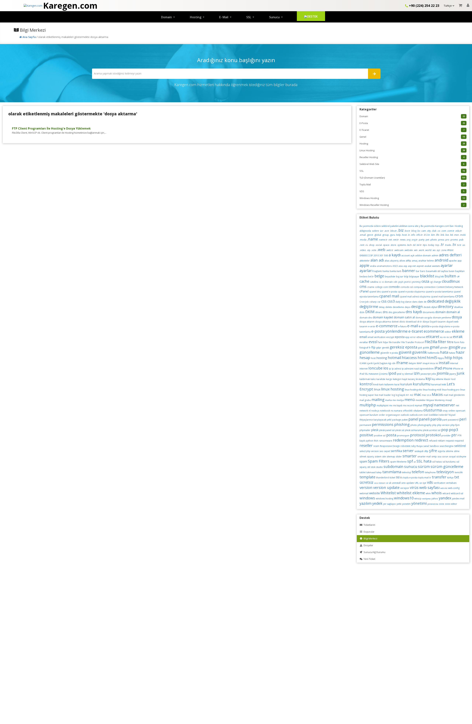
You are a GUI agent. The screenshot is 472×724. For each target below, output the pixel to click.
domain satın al (404, 317)
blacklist (427, 275)
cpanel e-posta (389, 291)
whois (436, 492)
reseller (366, 445)
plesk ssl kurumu (413, 430)
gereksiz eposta (403, 347)
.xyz (438, 250)
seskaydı (419, 451)
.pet (427, 239)
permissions (382, 424)
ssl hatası (437, 461)
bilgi (406, 276)
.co (438, 230)
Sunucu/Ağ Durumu (373, 552)
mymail (418, 405)
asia (400, 266)
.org (408, 239)
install (444, 362)
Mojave (430, 400)
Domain (412, 116)
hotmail (394, 357)
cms (363, 286)
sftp (426, 451)
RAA (376, 440)
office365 (408, 410)
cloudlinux (451, 281)
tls (401, 477)
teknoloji (406, 472)
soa (439, 456)
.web (381, 249)
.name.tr (383, 239)
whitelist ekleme (411, 492)
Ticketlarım (368, 524)
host (373, 358)
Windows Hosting (412, 198)
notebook (385, 410)
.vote (373, 250)
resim (376, 446)
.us (463, 245)
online (451, 410)
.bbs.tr (393, 230)
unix (403, 482)
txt (456, 476)
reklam (441, 440)
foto (462, 342)
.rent (362, 245)
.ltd (451, 234)
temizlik (459, 472)
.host (404, 234)
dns (385, 312)
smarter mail (424, 456)
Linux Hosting (412, 150)
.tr (442, 244)
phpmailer (365, 430)
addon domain (423, 255)
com (385, 287)
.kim (433, 234)
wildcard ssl (457, 493)
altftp (408, 260)
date (420, 301)
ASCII (395, 266)
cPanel (364, 291)
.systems (401, 245)
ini (437, 363)
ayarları (366, 270)
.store (393, 245)
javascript (426, 373)
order (382, 414)
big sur (399, 276)
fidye (385, 342)
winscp (417, 498)
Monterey (440, 400)
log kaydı (400, 395)
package (396, 419)
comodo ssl (406, 287)
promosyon (403, 435)
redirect (421, 440)
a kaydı (395, 254)
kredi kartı (378, 384)
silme (456, 451)
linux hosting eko (413, 389)
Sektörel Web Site (412, 164)
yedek (377, 503)
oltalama (418, 410)
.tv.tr (459, 245)
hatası (452, 352)
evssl (373, 341)
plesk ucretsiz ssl (431, 430)
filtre (450, 342)
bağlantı (377, 271)
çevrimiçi (416, 281)
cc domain (387, 281)
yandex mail (458, 498)
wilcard (446, 493)
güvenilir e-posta (389, 352)
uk (390, 482)
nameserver (444, 404)
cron (459, 296)
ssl (415, 461)
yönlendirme (432, 504)
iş (403, 373)
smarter (409, 455)
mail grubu (365, 400)
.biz (401, 230)
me (394, 400)
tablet (363, 472)
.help (398, 234)
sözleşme (461, 456)
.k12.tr (427, 234)
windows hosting (384, 498)
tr (430, 477)
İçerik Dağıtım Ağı (382, 363)
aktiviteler (365, 260)
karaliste (380, 379)
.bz (418, 230)
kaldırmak (365, 379)
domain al (453, 312)
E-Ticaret (412, 130)
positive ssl (380, 435)
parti (444, 419)
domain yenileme (442, 317)
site (384, 456)
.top (437, 245)
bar (417, 271)
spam (363, 461)
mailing (378, 399)
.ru (366, 245)
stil (368, 467)
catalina (374, 281)
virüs (414, 487)
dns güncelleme (396, 312)
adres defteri (450, 254)
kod (453, 379)
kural (397, 384)
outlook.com (416, 414)
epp (407, 337)
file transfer (395, 342)
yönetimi (419, 503)
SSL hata (424, 461)
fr (370, 347)
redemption (403, 440)
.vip (368, 250)
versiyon (404, 488)
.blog (413, 230)
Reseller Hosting (412, 157)
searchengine (447, 446)
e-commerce (387, 325)
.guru (392, 234)
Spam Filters (378, 461)
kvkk (444, 384)
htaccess (409, 357)
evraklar (364, 342)
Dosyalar (367, 545)
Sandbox (434, 446)
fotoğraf (364, 347)
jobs (433, 373)
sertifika (396, 451)
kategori (397, 379)
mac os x (426, 395)
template (367, 476)
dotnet (395, 321)
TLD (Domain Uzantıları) (412, 177)
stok (373, 467)
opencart (460, 410)
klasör (447, 379)
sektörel (460, 446)
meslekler (421, 400)
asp (405, 266)
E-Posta (412, 123)
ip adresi (396, 368)
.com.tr (450, 230)
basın (451, 271)
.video (363, 250)
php (434, 425)
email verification (377, 337)
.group (385, 234)
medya (400, 400)
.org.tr (414, 239)
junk (460, 373)
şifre (433, 450)
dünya (426, 321)
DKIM (369, 311)
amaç (415, 260)
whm (428, 493)
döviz (402, 321)
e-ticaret (415, 331)
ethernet (421, 337)
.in (408, 234)
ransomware (385, 440)
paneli (424, 419)
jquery (452, 373)
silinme (449, 451)
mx (390, 405)
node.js (375, 410)
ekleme (458, 331)
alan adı (377, 260)
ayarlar (447, 265)
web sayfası (429, 487)
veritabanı (451, 482)
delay (382, 307)
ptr (454, 434)
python (369, 440)
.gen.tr (370, 234)
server (408, 450)
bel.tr (371, 276)
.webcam (398, 250)
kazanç (411, 379)
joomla (443, 373)
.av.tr (386, 230)
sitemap (391, 456)
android (441, 260)
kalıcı (373, 379)
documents (429, 312)
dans (414, 301)
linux (377, 389)
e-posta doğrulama (440, 326)
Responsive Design (390, 446)
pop (444, 429)
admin (435, 255)
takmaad (371, 472)
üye (424, 482)
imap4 (426, 363)
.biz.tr (407, 230)
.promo (454, 239)
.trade (448, 245)
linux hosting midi (432, 389)
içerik (370, 363)
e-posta (424, 326)
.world (428, 250)
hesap (365, 357)
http (448, 357)
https (458, 357)
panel (413, 419)
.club (433, 230)
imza (432, 363)
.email (363, 234)
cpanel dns (375, 291)
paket (405, 419)
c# (458, 276)
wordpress (426, 498)
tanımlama (391, 471)
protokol (433, 434)
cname (370, 287)
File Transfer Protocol (412, 342)
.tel (414, 245)
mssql (448, 400)
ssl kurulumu (449, 461)
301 (381, 255)
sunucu (410, 466)
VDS (412, 191)
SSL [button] (249, 17)
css (384, 301)
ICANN (363, 363)
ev (444, 337)
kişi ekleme (437, 379)
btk (442, 276)
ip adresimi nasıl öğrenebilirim (418, 368)
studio (379, 467)
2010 (376, 255)
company (418, 287)
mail (446, 395)
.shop (371, 245)
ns (392, 410)
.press (441, 239)
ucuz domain (380, 483)
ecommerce (434, 331)
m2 (411, 395)
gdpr (378, 347)
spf (410, 461)
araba (373, 266)
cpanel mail (389, 296)
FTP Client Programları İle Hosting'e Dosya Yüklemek (51, 128)
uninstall (396, 482)
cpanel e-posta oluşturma (411, 291)
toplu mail (423, 477)
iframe (402, 362)
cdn (395, 281)
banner (408, 270)
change (437, 281)
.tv (454, 244)
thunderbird (382, 477)
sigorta (441, 451)
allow (402, 260)
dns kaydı (414, 311)
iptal (399, 373)
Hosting (412, 143)
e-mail (412, 325)
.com (443, 230)
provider (446, 435)
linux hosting (392, 389)
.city (429, 230)
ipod (392, 373)
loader (387, 395)
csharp (373, 301)
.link (442, 234)
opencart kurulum (369, 414)
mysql (428, 404)
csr (379, 301)
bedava (363, 276)
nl (370, 410)
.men (456, 234)
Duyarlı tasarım (438, 321)
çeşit (400, 281)
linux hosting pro (450, 389)
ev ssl (449, 337)
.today (431, 245)
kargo (389, 379)
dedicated (435, 301)
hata (444, 352)
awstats (436, 266)
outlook (405, 414)
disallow (458, 307)
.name (372, 239)
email (363, 337)
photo (413, 425)
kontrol (366, 383)
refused (433, 440)
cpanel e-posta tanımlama (439, 291)
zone (441, 503)
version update (386, 487)
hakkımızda (433, 352)
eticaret (432, 336)
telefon (418, 471)
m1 (407, 395)
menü (410, 399)
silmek (363, 456)
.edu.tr (458, 230)
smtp (434, 456)
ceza (425, 281)
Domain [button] (167, 17)
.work (421, 250)
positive (366, 434)
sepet (387, 451)
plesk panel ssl (387, 430)
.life (437, 234)
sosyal (452, 456)
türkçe (450, 477)
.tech (409, 245)
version (366, 487)
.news (402, 239)
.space (386, 245)
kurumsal (436, 384)
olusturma (432, 410)
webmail (364, 493)
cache (364, 281)
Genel (412, 136)
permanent (365, 425)
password (453, 419)
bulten (450, 275)
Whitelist (388, 492)
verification (439, 482)
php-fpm (455, 425)
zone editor (451, 503)
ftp (373, 347)
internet (364, 368)
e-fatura (402, 326)
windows (367, 498)
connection (430, 287)
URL (417, 482)
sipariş (370, 456)
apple (364, 265)
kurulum (406, 384)
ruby (413, 446)
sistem (378, 456)
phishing (402, 424)
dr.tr (419, 321)
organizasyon (393, 414)
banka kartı (395, 271)
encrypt (390, 337)
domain (440, 312)
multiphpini (382, 405)
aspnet (420, 266)
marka (388, 400)
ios (385, 368)
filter (442, 341)
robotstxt (405, 446)
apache (453, 260)
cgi (431, 281)
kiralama (420, 379)
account (405, 255)
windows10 (404, 498)
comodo (394, 287)
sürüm (424, 466)
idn (393, 363)
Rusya (420, 446)
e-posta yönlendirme (389, 331)
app (459, 260)
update (410, 482)
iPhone (447, 368)
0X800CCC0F (366, 255)
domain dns (366, 317)
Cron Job (364, 301)
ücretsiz (366, 482)
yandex (445, 498)
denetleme (398, 307)
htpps (441, 358)
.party (421, 239)
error (413, 337)
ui (387, 482)
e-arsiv (371, 326)
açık (412, 255)
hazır (460, 352)
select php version (369, 451)
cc (380, 281)
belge (379, 275)
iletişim (412, 363)
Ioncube (375, 368)
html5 (432, 357)
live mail (379, 395)
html (422, 357)
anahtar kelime (426, 260)
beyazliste (390, 276)
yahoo (434, 498)
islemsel (409, 373)
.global (377, 234)
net (457, 405)
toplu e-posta (410, 477)
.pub (461, 239)
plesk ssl (399, 430)
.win (416, 250)
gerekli (385, 347)
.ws (433, 250)
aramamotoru (384, 266)
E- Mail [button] (224, 17)
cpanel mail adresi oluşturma (415, 296)
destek (427, 307)
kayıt (404, 379)
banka (386, 271)
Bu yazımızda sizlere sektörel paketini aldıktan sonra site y (390, 226)
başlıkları (460, 271)
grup (463, 347)
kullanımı (389, 384)
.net (390, 239)
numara (398, 410)
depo (407, 307)
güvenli (405, 352)
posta (391, 434)
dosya (457, 317)
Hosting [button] (196, 17)
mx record (408, 405)
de (425, 301)
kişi (428, 378)
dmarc (378, 312)
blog (437, 276)
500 (386, 255)
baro (422, 271)
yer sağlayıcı (389, 503)
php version (443, 425)
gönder (444, 347)
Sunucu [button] (274, 17)
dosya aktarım (367, 321)
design (417, 306)
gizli (420, 347)
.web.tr (389, 250)
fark (380, 342)
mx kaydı (397, 405)
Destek (312, 16)
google (454, 347)
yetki (399, 503)
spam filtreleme (398, 461)
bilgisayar (414, 276)
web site (443, 488)
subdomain (393, 466)
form (456, 342)
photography (424, 425)
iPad (438, 368)
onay (445, 410)
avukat (427, 266)
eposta (400, 337)
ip (390, 368)
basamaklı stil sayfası (437, 271)
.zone (444, 250)
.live (447, 234)
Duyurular (368, 531)
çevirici (407, 281)
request (450, 440)
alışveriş (394, 260)
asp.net (412, 266)
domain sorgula (424, 317)
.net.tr (396, 239)
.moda (363, 239)
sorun (445, 456)
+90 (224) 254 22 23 (423, 5)
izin (417, 373)
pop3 (453, 429)
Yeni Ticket (368, 559)
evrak (458, 336)
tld (397, 477)
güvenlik (419, 352)
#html (450, 250)
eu (441, 337)
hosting (381, 358)
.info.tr (419, 234)
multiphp (368, 404)
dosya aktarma (383, 321)
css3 (391, 301)
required (459, 440)
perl (462, 419)
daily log (399, 301)
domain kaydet (383, 317)
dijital (434, 307)
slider (399, 456)
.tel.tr (419, 245)
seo (381, 451)
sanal (426, 446)
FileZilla (431, 341)
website (374, 493)
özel (426, 414)
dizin (362, 312)
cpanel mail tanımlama (442, 296)
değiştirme (369, 306)
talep (379, 472)
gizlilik (426, 347)
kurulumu (422, 383)
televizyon (445, 471)
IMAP (419, 363)
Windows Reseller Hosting (412, 205)
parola (436, 419)
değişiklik (453, 301)
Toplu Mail (412, 184)
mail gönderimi (457, 395)
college (379, 287)
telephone (430, 472)
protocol (417, 434)
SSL (412, 170)
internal (454, 363)
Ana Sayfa (29, 37)
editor (448, 331)
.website (408, 250)
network (364, 410)
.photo (433, 239)
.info (413, 234)
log (393, 395)
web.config (453, 488)
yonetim (406, 503)
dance (408, 301)
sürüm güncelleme (447, 466)
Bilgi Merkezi (369, 538)
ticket (392, 477)
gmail (434, 347)
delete (388, 307)
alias (387, 260)
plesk (375, 430)
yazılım (366, 503)
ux (420, 482)
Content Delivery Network (449, 287)
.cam (423, 230)
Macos (437, 394)
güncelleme (370, 352)
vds (430, 482)
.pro (447, 239)
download (411, 321)
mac (417, 394)
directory (445, 306)
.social (378, 245)
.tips (424, 245)
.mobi (463, 234)
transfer (439, 476)
